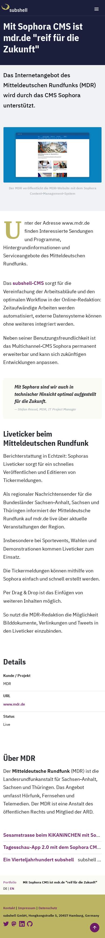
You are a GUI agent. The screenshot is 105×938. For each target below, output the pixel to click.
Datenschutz (47, 908)
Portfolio (9, 882)
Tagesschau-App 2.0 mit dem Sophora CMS (51, 847)
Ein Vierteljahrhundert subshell (38, 860)
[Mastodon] (14, 924)
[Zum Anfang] (94, 927)
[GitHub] (30, 924)
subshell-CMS (28, 283)
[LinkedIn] (22, 924)
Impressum (27, 908)
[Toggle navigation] (96, 9)
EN (12, 888)
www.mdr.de (14, 704)
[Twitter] (6, 924)
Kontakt (9, 908)
